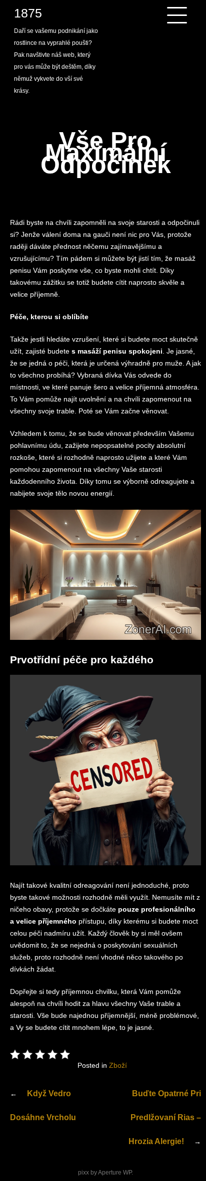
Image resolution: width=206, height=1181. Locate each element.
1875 (28, 13)
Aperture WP (115, 1172)
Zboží (118, 1065)
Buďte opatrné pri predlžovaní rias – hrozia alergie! (164, 1117)
